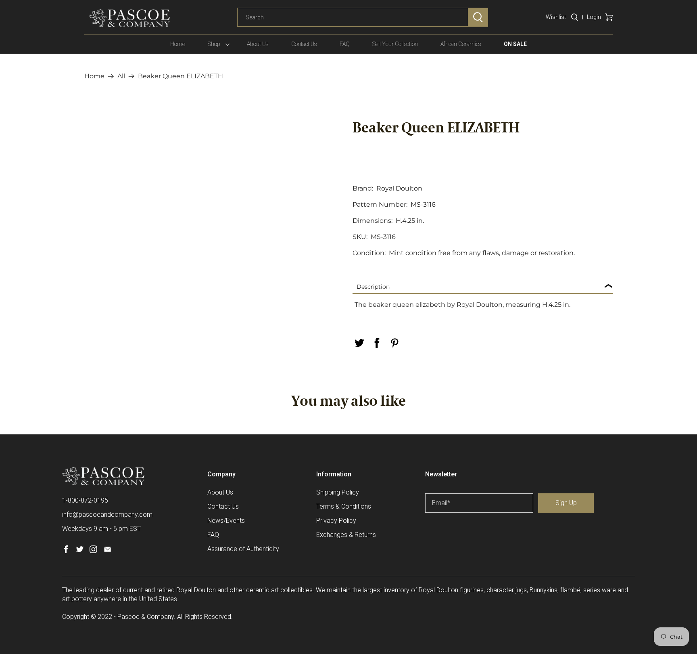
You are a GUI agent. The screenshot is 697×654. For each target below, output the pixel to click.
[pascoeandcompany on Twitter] (79, 551)
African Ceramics (460, 44)
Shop (214, 44)
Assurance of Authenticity (243, 549)
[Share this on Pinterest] (394, 343)
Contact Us (304, 44)
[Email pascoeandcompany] (107, 551)
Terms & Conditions (343, 506)
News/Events (226, 520)
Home (177, 44)
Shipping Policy (337, 492)
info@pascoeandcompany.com (107, 514)
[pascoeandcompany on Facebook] (66, 551)
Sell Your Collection (395, 44)
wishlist (556, 17)
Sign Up (566, 503)
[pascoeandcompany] (129, 18)
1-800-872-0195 (85, 500)
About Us (258, 44)
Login (594, 17)
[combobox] (358, 17)
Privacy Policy (336, 520)
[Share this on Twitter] (359, 343)
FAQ (345, 44)
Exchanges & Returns (346, 535)
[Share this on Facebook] (376, 343)
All (121, 76)
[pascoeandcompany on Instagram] (93, 551)
